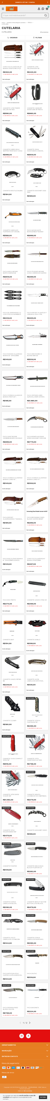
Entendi (43, 1097)
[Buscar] (45, 15)
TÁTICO (30, 22)
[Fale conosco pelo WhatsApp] (43, 9)
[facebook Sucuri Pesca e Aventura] (28, 1036)
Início (3, 22)
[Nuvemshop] (25, 1091)
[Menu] (3, 9)
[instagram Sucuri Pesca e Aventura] (21, 1036)
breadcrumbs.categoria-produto (16, 22)
